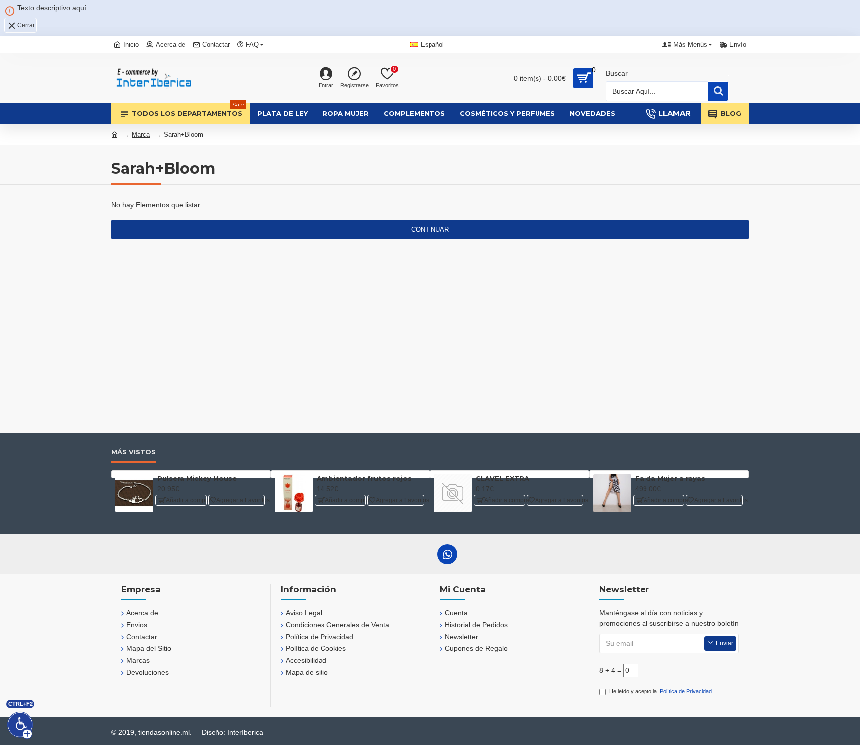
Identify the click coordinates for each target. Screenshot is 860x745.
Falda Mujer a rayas (670, 478)
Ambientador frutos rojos (364, 478)
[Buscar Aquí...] (718, 91)
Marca (141, 134)
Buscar (617, 73)
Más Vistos (133, 452)
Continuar (430, 229)
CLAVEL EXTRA (502, 478)
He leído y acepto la (660, 691)
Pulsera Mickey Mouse (197, 478)
